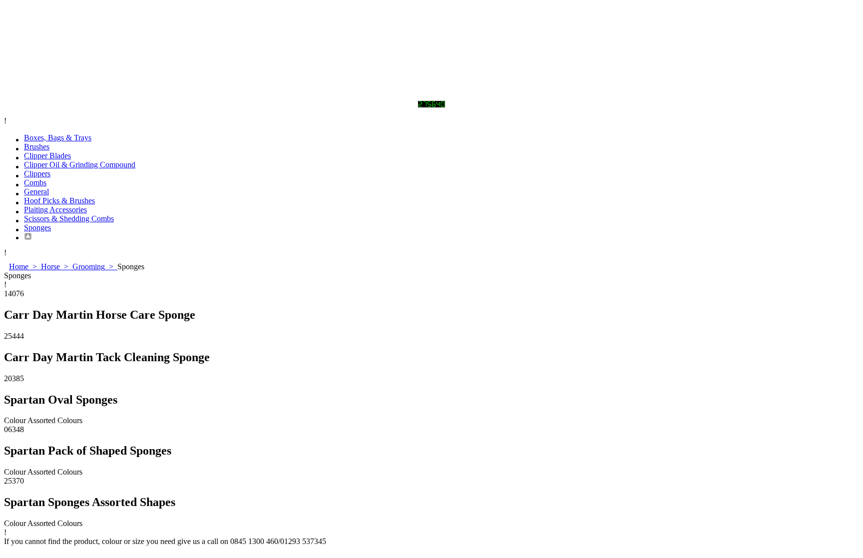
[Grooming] (441, 236)
